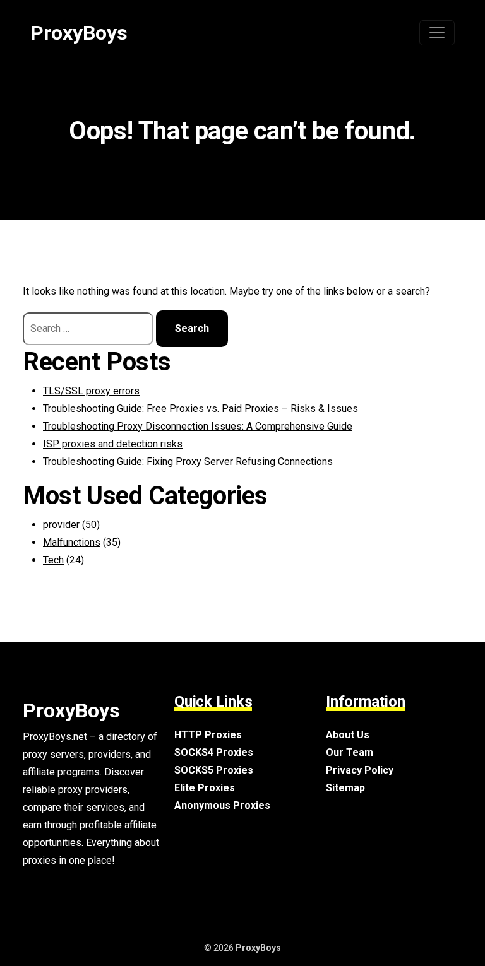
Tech (53, 560)
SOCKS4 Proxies (213, 752)
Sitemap (345, 788)
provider (61, 525)
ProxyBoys (79, 33)
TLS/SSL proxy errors (91, 391)
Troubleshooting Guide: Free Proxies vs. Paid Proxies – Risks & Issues (200, 409)
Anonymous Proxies (222, 805)
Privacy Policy (359, 770)
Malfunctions (71, 542)
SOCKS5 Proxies (213, 770)
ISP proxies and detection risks (113, 444)
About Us (347, 735)
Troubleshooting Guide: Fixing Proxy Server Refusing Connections (188, 462)
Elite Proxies (204, 788)
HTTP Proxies (208, 735)
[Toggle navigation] (437, 32)
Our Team (349, 752)
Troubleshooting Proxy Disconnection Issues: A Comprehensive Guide (197, 426)
